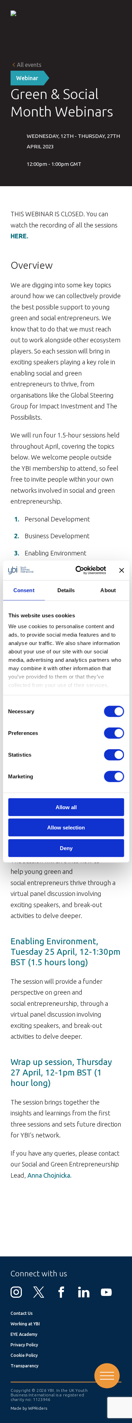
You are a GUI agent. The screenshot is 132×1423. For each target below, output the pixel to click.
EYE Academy (24, 1334)
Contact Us (22, 1313)
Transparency (24, 1366)
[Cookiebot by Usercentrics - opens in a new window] (78, 570)
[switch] (114, 732)
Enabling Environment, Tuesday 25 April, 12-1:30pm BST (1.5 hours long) (65, 952)
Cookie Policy (24, 1355)
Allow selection (66, 827)
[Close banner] (121, 570)
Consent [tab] (23, 590)
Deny (66, 848)
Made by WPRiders (29, 1408)
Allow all (66, 807)
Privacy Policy (24, 1345)
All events (29, 65)
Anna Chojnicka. (49, 1175)
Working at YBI (25, 1324)
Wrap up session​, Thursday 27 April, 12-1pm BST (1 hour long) (61, 1072)
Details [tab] (66, 590)
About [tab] (108, 590)
